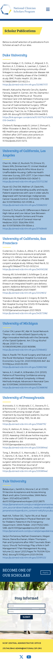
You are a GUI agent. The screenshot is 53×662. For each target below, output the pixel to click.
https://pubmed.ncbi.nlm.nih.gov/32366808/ (25, 387)
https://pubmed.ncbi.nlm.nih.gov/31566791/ (24, 424)
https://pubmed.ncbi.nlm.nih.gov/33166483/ (25, 350)
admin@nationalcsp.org (28, 648)
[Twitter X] (21, 658)
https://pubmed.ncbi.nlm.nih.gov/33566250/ (25, 205)
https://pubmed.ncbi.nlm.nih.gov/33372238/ (25, 181)
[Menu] (47, 9)
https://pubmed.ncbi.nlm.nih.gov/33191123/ (24, 557)
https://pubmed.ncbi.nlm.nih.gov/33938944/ (25, 447)
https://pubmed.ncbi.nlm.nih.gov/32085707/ (25, 84)
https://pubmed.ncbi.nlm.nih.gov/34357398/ (25, 313)
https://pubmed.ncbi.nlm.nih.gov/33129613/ (24, 293)
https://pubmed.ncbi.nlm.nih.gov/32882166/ (25, 367)
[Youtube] (28, 658)
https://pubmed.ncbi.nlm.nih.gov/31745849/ (25, 228)
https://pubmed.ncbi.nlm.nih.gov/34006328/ (25, 269)
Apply (45, 572)
